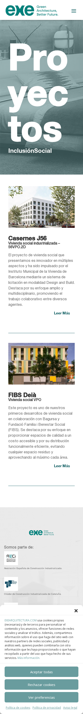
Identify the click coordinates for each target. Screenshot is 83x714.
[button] (76, 610)
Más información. (29, 658)
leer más (62, 313)
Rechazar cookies (41, 684)
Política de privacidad (47, 708)
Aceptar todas (41, 672)
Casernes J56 (27, 238)
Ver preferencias (41, 697)
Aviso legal (70, 708)
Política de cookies (18, 708)
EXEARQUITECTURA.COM (21, 620)
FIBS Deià (22, 394)
